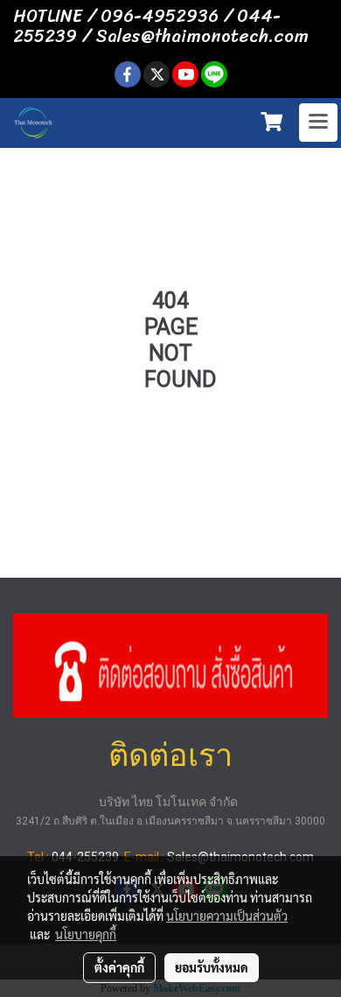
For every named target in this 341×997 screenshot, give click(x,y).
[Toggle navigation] (318, 122)
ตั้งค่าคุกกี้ (119, 967)
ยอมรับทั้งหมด (211, 967)
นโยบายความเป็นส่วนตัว (227, 915)
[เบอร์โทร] (170, 663)
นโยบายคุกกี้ (85, 934)
